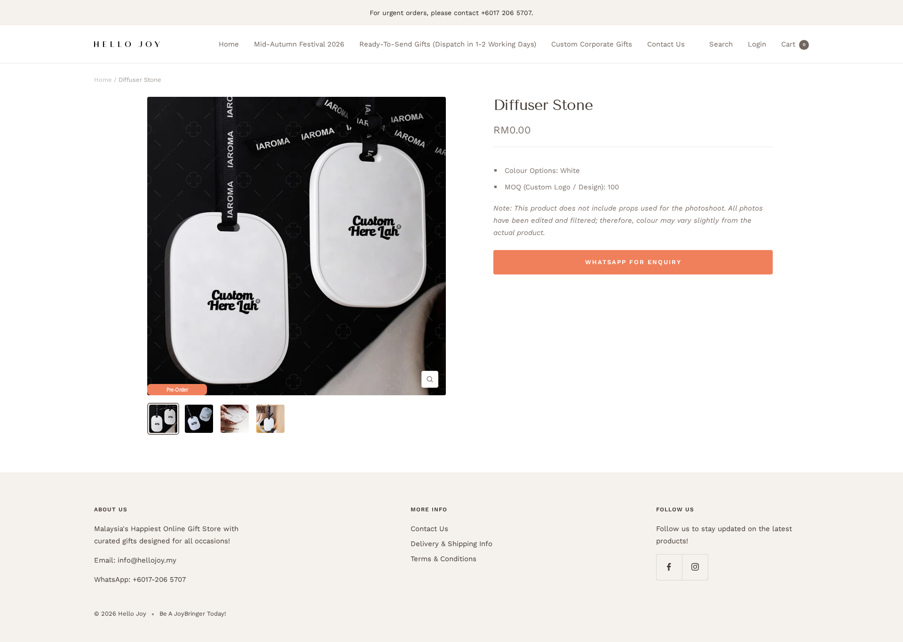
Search (721, 44)
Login (757, 44)
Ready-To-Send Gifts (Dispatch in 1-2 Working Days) (447, 44)
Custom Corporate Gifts (591, 44)
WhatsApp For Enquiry (633, 262)
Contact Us (666, 44)
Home (229, 44)
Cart (793, 44)
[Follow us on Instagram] (695, 567)
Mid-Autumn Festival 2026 (299, 44)
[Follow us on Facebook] (669, 567)
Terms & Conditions (443, 559)
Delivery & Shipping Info (451, 544)
